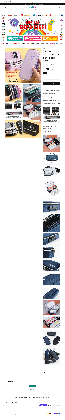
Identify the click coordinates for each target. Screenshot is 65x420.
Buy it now (52, 83)
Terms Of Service (29, 399)
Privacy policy (28, 417)
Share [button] (45, 372)
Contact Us (21, 397)
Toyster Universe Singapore (10, 417)
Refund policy (23, 417)
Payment (25, 397)
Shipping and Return (31, 397)
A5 (47, 68)
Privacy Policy (35, 399)
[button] (6, 8)
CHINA (45, 72)
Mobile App (45, 397)
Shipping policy (39, 417)
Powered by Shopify (17, 417)
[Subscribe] (22, 405)
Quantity (44, 75)
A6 (45, 69)
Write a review (32, 386)
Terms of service (33, 417)
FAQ (48, 397)
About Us (16, 397)
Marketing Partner (39, 397)
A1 (55, 69)
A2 (51, 68)
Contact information (44, 417)
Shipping (49, 62)
